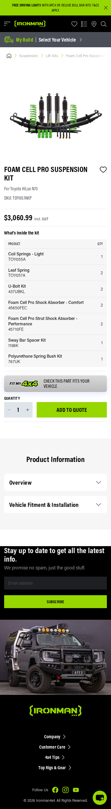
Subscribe (55, 601)
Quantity (12, 398)
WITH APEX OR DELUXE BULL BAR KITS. (51, 5)
